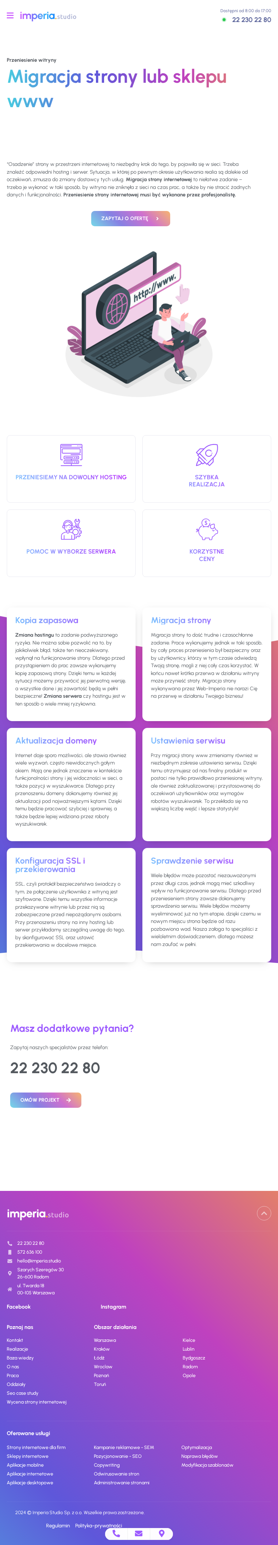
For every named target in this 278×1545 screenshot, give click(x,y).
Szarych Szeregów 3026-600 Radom (40, 1273)
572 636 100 (29, 1252)
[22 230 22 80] (224, 19)
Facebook (19, 1306)
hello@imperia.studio (39, 1261)
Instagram (113, 1306)
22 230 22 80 (251, 20)
